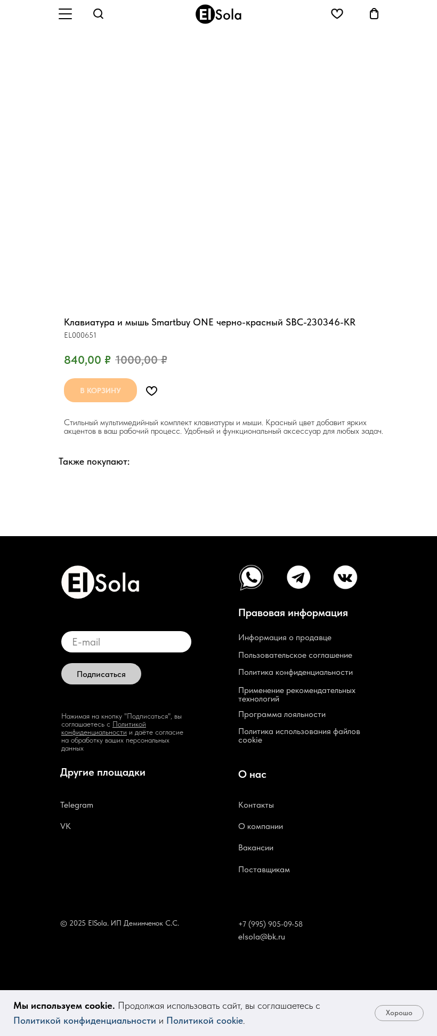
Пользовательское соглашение (295, 655)
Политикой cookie (204, 1020)
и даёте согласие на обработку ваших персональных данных (122, 740)
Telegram (76, 805)
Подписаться (101, 674)
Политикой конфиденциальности (84, 1020)
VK (65, 826)
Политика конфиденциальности (295, 672)
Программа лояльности (282, 714)
